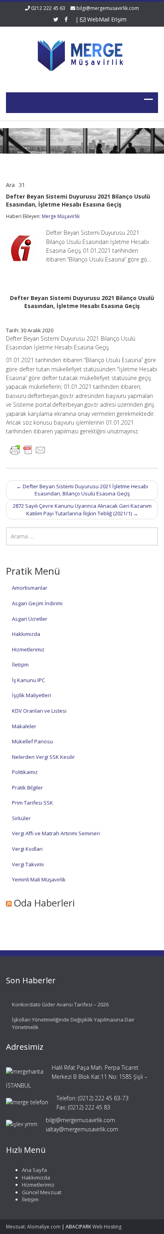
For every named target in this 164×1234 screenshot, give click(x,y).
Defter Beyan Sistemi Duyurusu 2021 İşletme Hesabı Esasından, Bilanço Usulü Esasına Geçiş (82, 490)
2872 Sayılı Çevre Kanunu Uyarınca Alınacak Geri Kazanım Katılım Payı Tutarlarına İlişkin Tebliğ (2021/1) (82, 509)
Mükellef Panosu (32, 741)
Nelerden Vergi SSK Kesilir (43, 756)
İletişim (20, 664)
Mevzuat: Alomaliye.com (33, 1226)
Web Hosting (106, 1226)
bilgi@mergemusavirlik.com (107, 8)
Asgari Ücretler (29, 618)
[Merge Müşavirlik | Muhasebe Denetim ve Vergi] (82, 54)
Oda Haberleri (44, 902)
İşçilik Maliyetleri (31, 695)
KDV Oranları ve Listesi (39, 710)
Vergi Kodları (27, 848)
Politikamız (25, 772)
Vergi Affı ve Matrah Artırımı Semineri (56, 833)
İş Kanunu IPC (28, 680)
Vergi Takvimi (28, 864)
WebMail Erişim (106, 19)
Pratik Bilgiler (27, 787)
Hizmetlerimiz (28, 649)
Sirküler (21, 818)
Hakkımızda (26, 633)
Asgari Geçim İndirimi (37, 603)
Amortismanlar (29, 587)
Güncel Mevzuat (41, 1192)
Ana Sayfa (34, 1170)
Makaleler (24, 726)
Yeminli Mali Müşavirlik (39, 879)
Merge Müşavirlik (61, 216)
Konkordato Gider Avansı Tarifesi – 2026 (60, 1004)
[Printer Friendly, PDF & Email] (28, 449)
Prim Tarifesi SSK (32, 802)
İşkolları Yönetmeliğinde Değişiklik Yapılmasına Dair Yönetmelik (73, 1023)
